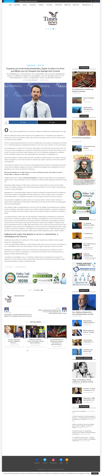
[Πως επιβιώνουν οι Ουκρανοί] (77, 246)
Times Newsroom (33, 80)
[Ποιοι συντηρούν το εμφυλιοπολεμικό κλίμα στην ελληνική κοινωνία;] (77, 100)
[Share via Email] (42, 290)
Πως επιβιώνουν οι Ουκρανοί (89, 244)
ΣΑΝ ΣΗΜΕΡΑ (17, 5)
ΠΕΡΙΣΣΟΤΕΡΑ (76, 5)
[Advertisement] (51, 49)
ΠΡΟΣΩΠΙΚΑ (49, 5)
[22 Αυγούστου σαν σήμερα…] (77, 148)
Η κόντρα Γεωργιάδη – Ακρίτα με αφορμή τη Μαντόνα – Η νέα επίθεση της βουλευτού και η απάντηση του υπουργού (84, 417)
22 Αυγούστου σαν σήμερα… (89, 147)
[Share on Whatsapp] (40, 290)
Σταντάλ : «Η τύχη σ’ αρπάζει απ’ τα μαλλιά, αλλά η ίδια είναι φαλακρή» (89, 391)
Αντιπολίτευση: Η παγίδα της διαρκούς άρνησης (82, 90)
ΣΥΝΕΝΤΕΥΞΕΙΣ (67, 5)
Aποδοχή (94, 473)
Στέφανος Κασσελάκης (20, 267)
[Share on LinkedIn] (38, 290)
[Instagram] (93, 1)
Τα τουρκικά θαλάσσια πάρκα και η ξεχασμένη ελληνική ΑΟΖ (88, 225)
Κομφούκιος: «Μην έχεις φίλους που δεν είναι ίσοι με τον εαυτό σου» (89, 400)
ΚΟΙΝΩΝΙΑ (41, 5)
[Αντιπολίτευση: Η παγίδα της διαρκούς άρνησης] (84, 79)
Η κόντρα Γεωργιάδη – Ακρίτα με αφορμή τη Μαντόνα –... (14, 341)
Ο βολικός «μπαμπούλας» (88, 255)
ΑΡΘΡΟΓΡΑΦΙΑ (58, 5)
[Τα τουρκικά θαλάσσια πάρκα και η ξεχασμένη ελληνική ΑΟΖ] (77, 225)
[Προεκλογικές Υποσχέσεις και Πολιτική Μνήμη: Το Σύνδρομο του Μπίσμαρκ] (77, 110)
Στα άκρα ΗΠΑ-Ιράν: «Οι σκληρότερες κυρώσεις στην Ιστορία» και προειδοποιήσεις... (57, 342)
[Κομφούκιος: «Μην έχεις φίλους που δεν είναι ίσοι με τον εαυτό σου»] (77, 400)
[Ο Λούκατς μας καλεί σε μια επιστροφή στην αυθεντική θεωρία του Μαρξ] (77, 352)
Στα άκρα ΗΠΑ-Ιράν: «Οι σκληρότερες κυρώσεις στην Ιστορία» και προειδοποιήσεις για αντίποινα (84, 432)
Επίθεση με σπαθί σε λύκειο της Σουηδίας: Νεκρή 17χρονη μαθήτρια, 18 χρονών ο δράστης (83, 426)
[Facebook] (89, 1)
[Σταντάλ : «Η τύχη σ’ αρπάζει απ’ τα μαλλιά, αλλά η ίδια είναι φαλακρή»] (77, 391)
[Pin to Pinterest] (37, 290)
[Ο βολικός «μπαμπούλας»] (77, 256)
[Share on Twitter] (35, 290)
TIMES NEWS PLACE (86, 5)
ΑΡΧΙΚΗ (10, 5)
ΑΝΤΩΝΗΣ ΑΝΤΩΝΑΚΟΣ (90, 258)
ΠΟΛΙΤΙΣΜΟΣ (33, 5)
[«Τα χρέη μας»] (77, 236)
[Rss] (97, 1)
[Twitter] (91, 1)
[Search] (92, 5)
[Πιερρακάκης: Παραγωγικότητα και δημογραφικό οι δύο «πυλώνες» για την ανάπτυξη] (77, 323)
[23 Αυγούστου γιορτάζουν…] (84, 128)
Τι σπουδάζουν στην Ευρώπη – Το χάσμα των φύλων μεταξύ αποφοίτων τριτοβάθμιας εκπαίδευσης (84, 439)
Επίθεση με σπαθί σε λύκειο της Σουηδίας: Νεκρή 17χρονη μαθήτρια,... (35, 341)
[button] (16, 1)
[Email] (95, 1)
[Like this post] (31, 290)
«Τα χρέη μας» (88, 233)
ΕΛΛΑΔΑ (25, 5)
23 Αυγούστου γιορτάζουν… (82, 138)
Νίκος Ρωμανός (9, 267)
